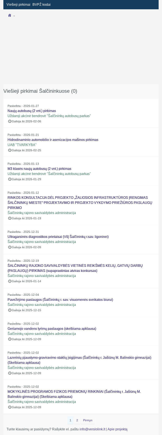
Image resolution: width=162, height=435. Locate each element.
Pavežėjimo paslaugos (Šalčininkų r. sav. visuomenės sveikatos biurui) (60, 299)
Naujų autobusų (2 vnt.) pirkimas (32, 111)
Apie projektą (117, 429)
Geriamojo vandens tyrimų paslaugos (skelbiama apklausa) (52, 328)
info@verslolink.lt (93, 429)
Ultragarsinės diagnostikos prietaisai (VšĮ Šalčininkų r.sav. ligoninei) (58, 237)
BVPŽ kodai (41, 4)
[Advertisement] (81, 51)
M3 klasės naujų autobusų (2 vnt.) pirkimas (39, 168)
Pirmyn (87, 420)
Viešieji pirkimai (18, 4)
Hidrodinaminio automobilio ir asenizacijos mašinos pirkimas (53, 140)
